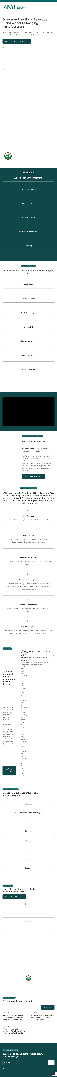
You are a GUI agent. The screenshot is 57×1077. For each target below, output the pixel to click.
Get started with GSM (32, 477)
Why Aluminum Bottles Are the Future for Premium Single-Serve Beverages (42, 1017)
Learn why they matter (13, 897)
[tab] (28, 1068)
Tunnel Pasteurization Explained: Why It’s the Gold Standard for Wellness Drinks (14, 1031)
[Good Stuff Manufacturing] (16, 7)
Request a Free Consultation (15, 41)
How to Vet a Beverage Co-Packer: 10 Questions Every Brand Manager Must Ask (13, 1017)
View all (47, 1007)
